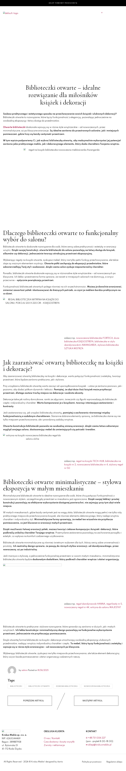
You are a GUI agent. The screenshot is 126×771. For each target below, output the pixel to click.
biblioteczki (16, 686)
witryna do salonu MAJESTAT (105, 607)
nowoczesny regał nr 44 (76, 607)
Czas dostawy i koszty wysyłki (59, 742)
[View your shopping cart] (100, 13)
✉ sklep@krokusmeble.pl (98, 745)
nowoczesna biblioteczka (97, 686)
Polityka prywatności (92, 762)
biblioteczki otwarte (39, 686)
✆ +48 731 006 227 (96, 738)
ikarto (60, 762)
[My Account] (117, 13)
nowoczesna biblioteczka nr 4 (92, 465)
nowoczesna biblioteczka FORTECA (94, 338)
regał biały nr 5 (114, 604)
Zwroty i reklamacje (54, 745)
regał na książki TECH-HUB (90, 461)
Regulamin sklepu (114, 762)
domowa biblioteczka (67, 686)
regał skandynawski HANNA (90, 604)
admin (24, 670)
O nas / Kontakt (52, 738)
